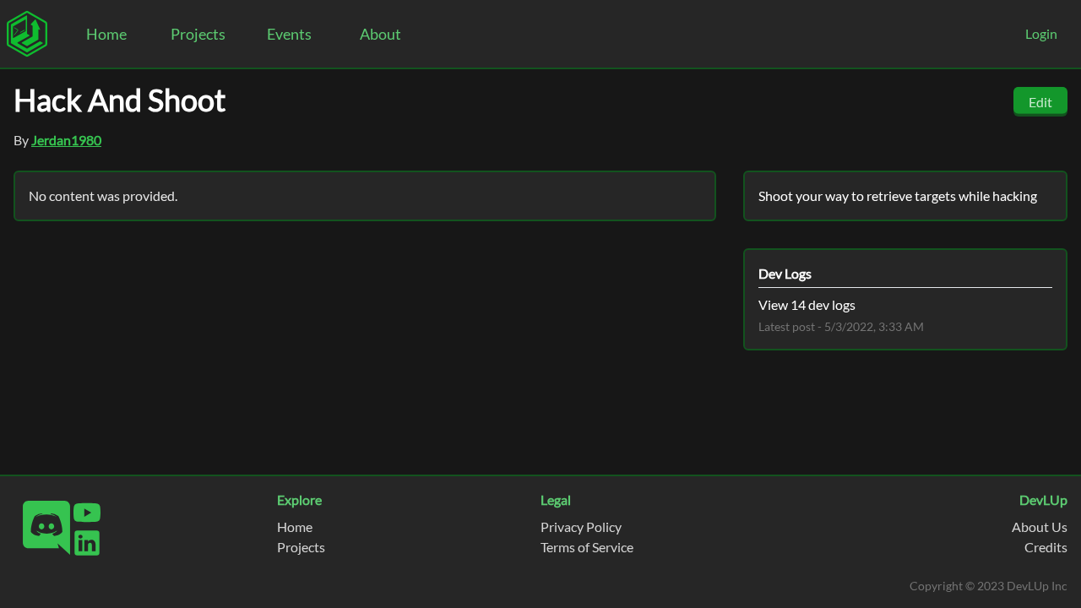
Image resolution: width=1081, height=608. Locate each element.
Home (106, 33)
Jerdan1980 (66, 140)
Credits (1045, 547)
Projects (198, 33)
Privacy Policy (581, 526)
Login (1041, 33)
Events (289, 33)
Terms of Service (586, 547)
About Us (1039, 526)
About (380, 33)
